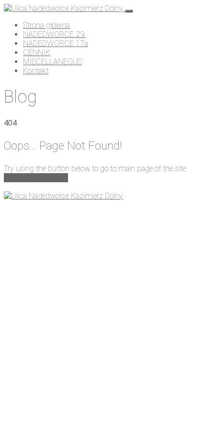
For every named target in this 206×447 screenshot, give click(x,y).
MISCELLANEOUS (52, 61)
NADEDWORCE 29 (54, 34)
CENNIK (36, 52)
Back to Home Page (36, 177)
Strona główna (46, 25)
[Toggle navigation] (129, 11)
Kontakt (35, 70)
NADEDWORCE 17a (55, 43)
